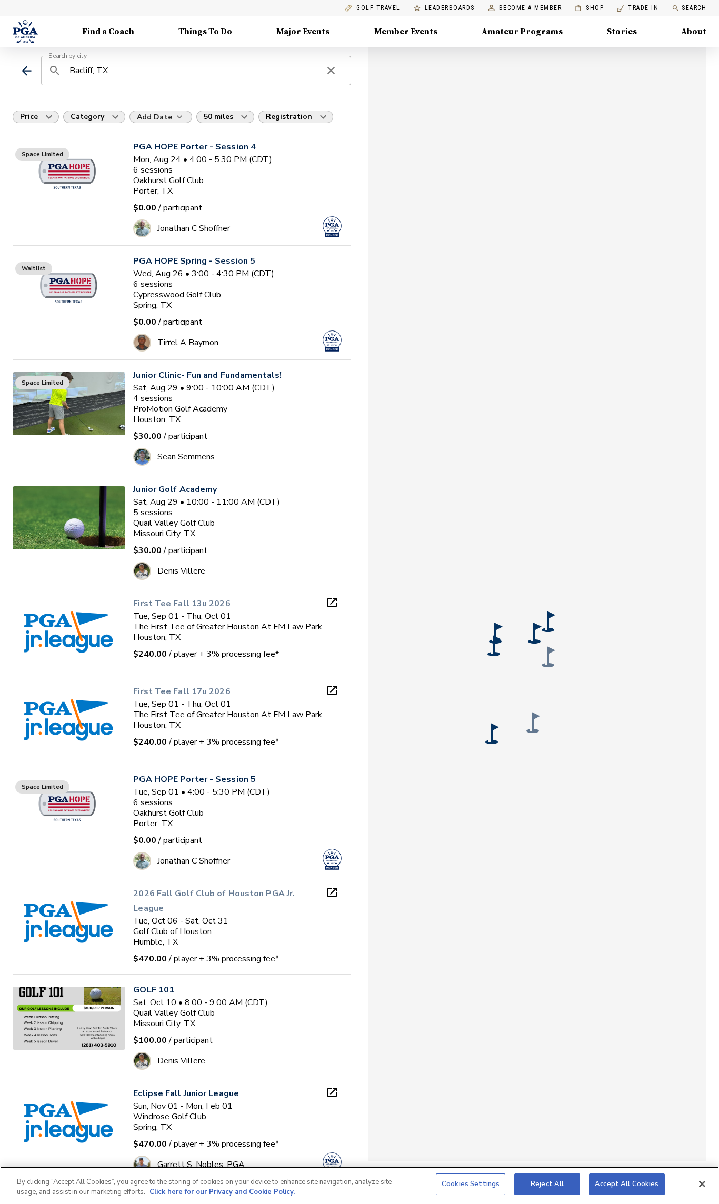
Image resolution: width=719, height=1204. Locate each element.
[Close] (702, 1184)
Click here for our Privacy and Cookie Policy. (222, 1192)
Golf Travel (378, 8)
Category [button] (87, 117)
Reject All (547, 1184)
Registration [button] (289, 117)
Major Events (302, 31)
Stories (622, 31)
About (693, 31)
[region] (359, 1185)
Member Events (405, 31)
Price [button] (29, 117)
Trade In (637, 8)
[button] (548, 621)
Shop (589, 8)
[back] (26, 71)
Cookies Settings (471, 1184)
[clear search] (331, 70)
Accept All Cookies (626, 1184)
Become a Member (530, 8)
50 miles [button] (218, 117)
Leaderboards (450, 8)
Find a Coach (108, 31)
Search (694, 8)
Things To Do (205, 31)
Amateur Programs (522, 31)
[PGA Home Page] (25, 31)
